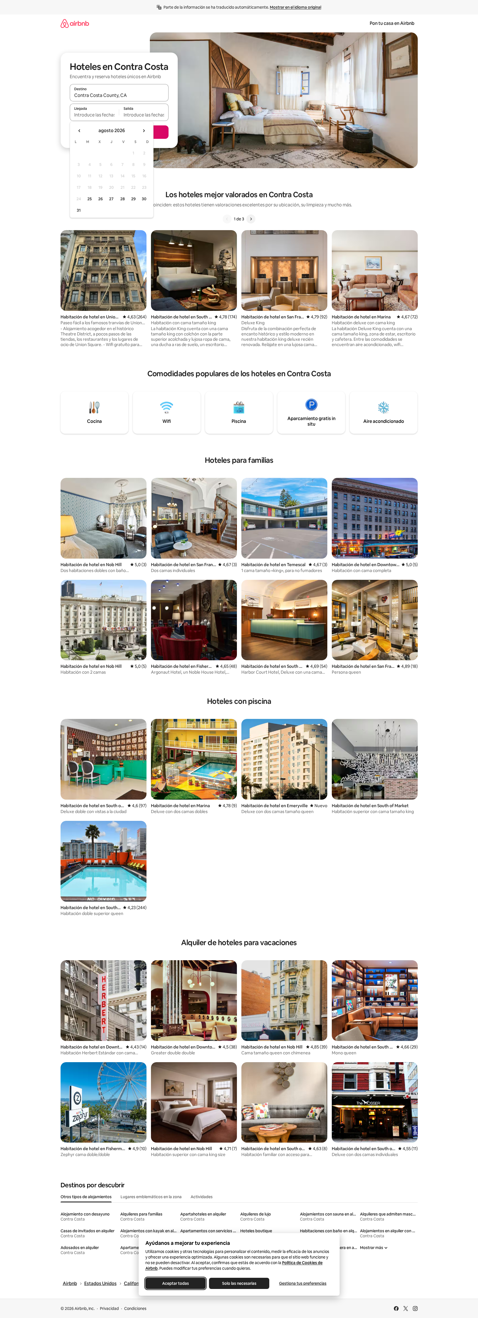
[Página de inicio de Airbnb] (75, 23)
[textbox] (94, 114)
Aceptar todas (175, 1283)
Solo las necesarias (239, 1283)
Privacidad (109, 1308)
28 (122, 198)
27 (111, 198)
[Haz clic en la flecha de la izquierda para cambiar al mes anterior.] (79, 130)
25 (89, 198)
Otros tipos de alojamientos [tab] (86, 1196)
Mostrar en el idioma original (295, 7)
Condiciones (135, 1308)
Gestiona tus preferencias (302, 1283)
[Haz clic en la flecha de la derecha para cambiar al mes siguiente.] (143, 130)
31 (79, 210)
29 (133, 198)
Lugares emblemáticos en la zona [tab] (151, 1196)
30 (144, 198)
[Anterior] (227, 218)
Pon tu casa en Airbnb (392, 23)
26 (100, 198)
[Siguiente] (250, 218)
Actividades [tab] (202, 1196)
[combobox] (119, 95)
